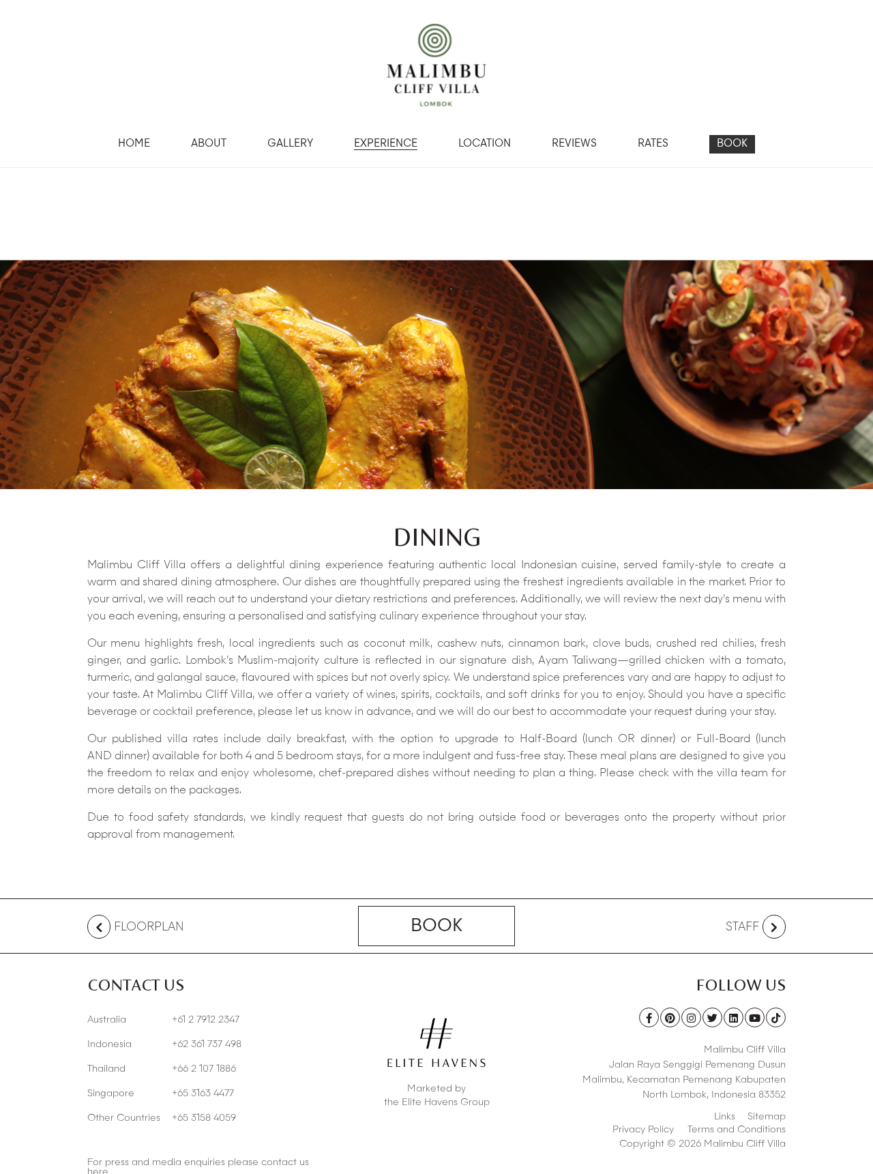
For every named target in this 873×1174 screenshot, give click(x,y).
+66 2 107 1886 (161, 1069)
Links (724, 1116)
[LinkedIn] (733, 1017)
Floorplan (149, 927)
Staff (742, 927)
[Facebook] (649, 1017)
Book (732, 144)
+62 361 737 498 (164, 1044)
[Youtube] (755, 1017)
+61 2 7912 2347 (163, 1020)
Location (484, 144)
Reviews (574, 144)
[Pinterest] (670, 1017)
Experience (385, 144)
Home (134, 144)
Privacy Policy (643, 1129)
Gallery (290, 144)
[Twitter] (712, 1017)
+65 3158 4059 (161, 1118)
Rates (653, 144)
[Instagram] (691, 1017)
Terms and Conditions (736, 1129)
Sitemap (767, 1116)
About (208, 144)
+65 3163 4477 (160, 1093)
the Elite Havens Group (437, 1102)
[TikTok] (776, 1017)
